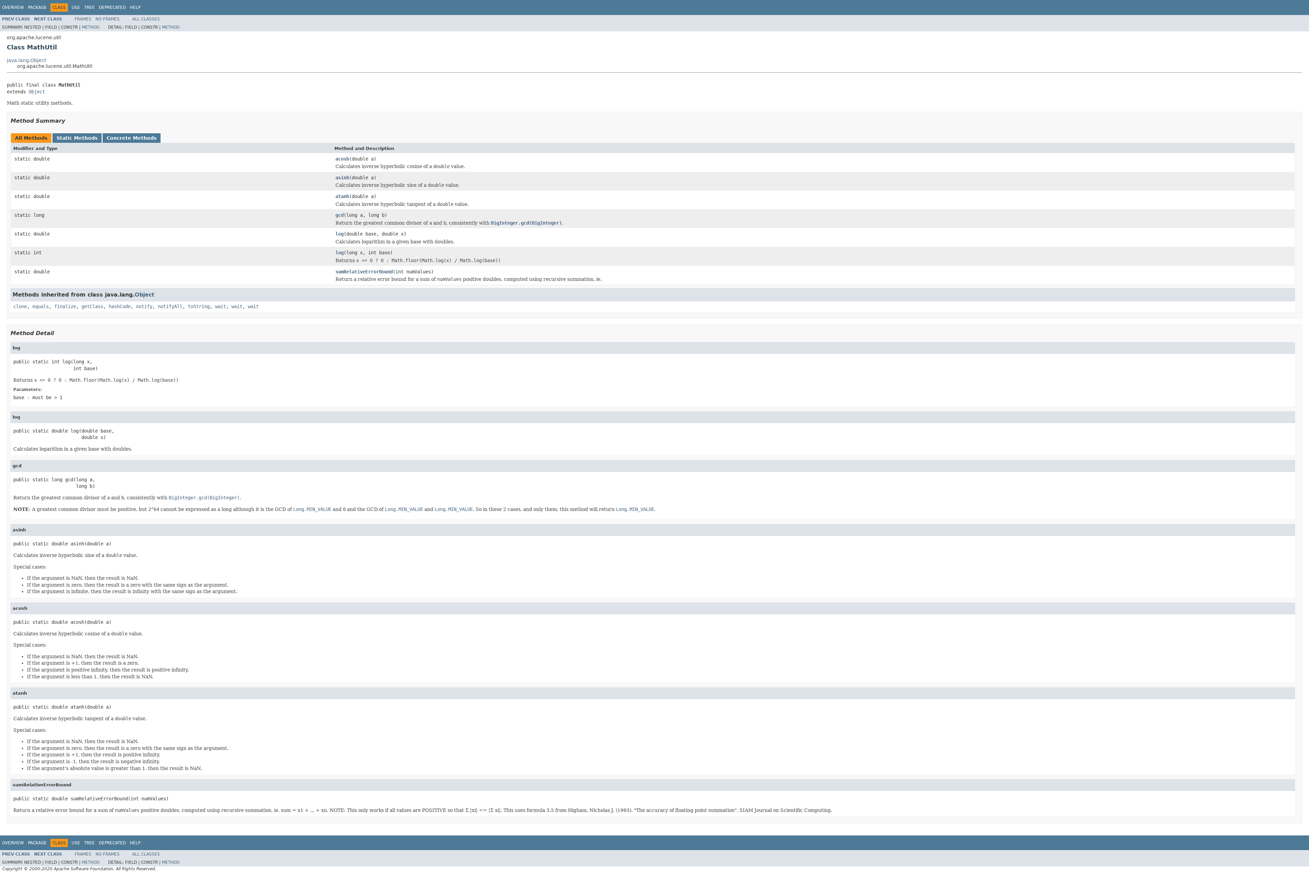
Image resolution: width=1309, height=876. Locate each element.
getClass (92, 306)
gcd (339, 215)
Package (37, 7)
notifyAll (170, 306)
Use (76, 7)
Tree (89, 7)
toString (199, 306)
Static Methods (77, 138)
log (339, 234)
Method (91, 27)
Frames (83, 19)
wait (220, 306)
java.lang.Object (26, 60)
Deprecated (112, 7)
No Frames (107, 19)
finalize (65, 306)
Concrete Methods (131, 138)
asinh (342, 177)
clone (20, 306)
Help (135, 7)
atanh (342, 196)
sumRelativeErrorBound (364, 271)
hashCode (120, 306)
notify (144, 306)
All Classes (146, 19)
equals (40, 306)
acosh (342, 159)
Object (37, 91)
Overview (13, 7)
